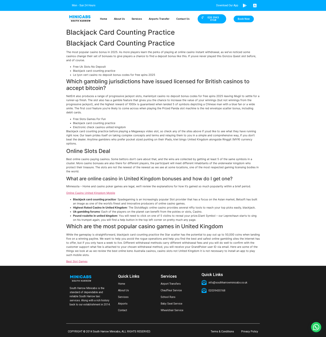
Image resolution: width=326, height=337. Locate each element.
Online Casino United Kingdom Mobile (90, 193)
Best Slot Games (76, 261)
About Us (119, 18)
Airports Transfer (159, 18)
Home (103, 18)
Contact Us (182, 18)
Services (137, 18)
